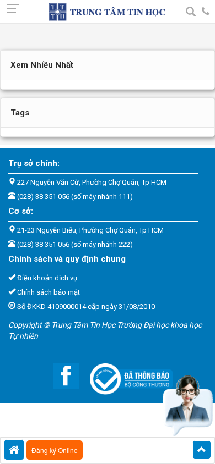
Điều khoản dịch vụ (47, 278)
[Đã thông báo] (126, 375)
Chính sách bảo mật (48, 292)
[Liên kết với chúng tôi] (60, 375)
